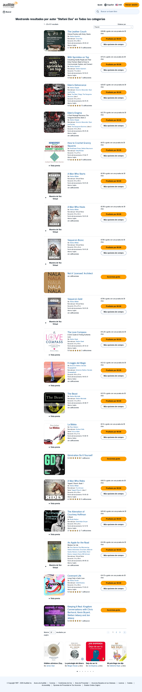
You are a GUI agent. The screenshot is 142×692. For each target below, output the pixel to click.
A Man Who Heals (76, 207)
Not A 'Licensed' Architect (80, 273)
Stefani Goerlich (75, 36)
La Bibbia (72, 424)
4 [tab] (85, 671)
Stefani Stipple (74, 88)
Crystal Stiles (82, 552)
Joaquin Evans (77, 554)
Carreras (52, 683)
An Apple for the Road (78, 542)
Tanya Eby (79, 39)
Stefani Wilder (74, 176)
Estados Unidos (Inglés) (92, 685)
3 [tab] (82, 671)
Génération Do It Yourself (80, 455)
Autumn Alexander (82, 90)
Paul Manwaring (84, 547)
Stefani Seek (74, 339)
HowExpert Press (75, 148)
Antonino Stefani (75, 366)
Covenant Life (74, 576)
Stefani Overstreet (73, 550)
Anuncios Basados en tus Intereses (103, 683)
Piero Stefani (74, 427)
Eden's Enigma (75, 113)
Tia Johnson (80, 488)
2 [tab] (80, 671)
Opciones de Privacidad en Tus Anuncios (67, 685)
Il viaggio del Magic (77, 363)
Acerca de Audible (40, 683)
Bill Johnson (86, 554)
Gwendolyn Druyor (82, 522)
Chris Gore (83, 550)
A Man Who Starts (76, 174)
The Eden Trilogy (77, 94)
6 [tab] (90, 671)
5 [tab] (88, 671)
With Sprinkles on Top (78, 57)
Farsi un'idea (76, 431)
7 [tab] (93, 671)
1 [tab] (77, 671)
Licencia (121, 683)
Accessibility (46, 685)
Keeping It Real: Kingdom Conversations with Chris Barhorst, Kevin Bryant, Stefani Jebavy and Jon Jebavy (80, 612)
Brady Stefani (74, 519)
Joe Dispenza (93, 666)
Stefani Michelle (75, 396)
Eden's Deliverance (77, 85)
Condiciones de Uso (65, 683)
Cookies (129, 683)
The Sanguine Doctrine (79, 127)
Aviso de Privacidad (81, 683)
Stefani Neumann (87, 148)
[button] (113, 39)
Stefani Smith (74, 581)
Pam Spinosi (74, 547)
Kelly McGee (80, 151)
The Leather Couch (77, 31)
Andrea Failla (80, 429)
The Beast (72, 394)
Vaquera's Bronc (76, 240)
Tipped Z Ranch (76, 490)
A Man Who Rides (76, 481)
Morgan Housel (72, 666)
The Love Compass (77, 332)
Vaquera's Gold (75, 299)
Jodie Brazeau (80, 583)
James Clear (50, 666)
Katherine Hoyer (115, 666)
